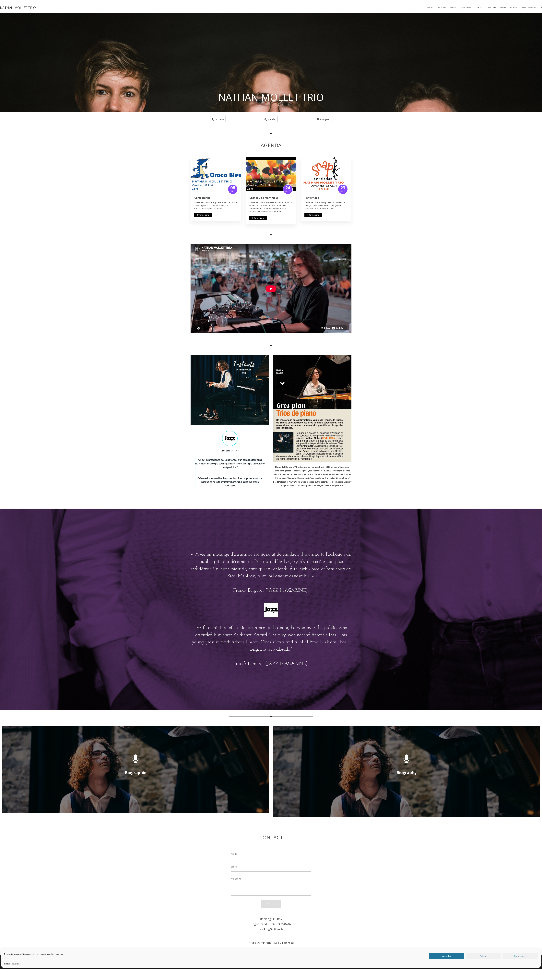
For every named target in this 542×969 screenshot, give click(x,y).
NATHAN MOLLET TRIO (18, 7)
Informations (203, 215)
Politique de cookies (12, 964)
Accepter (446, 955)
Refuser (483, 955)
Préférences (520, 955)
